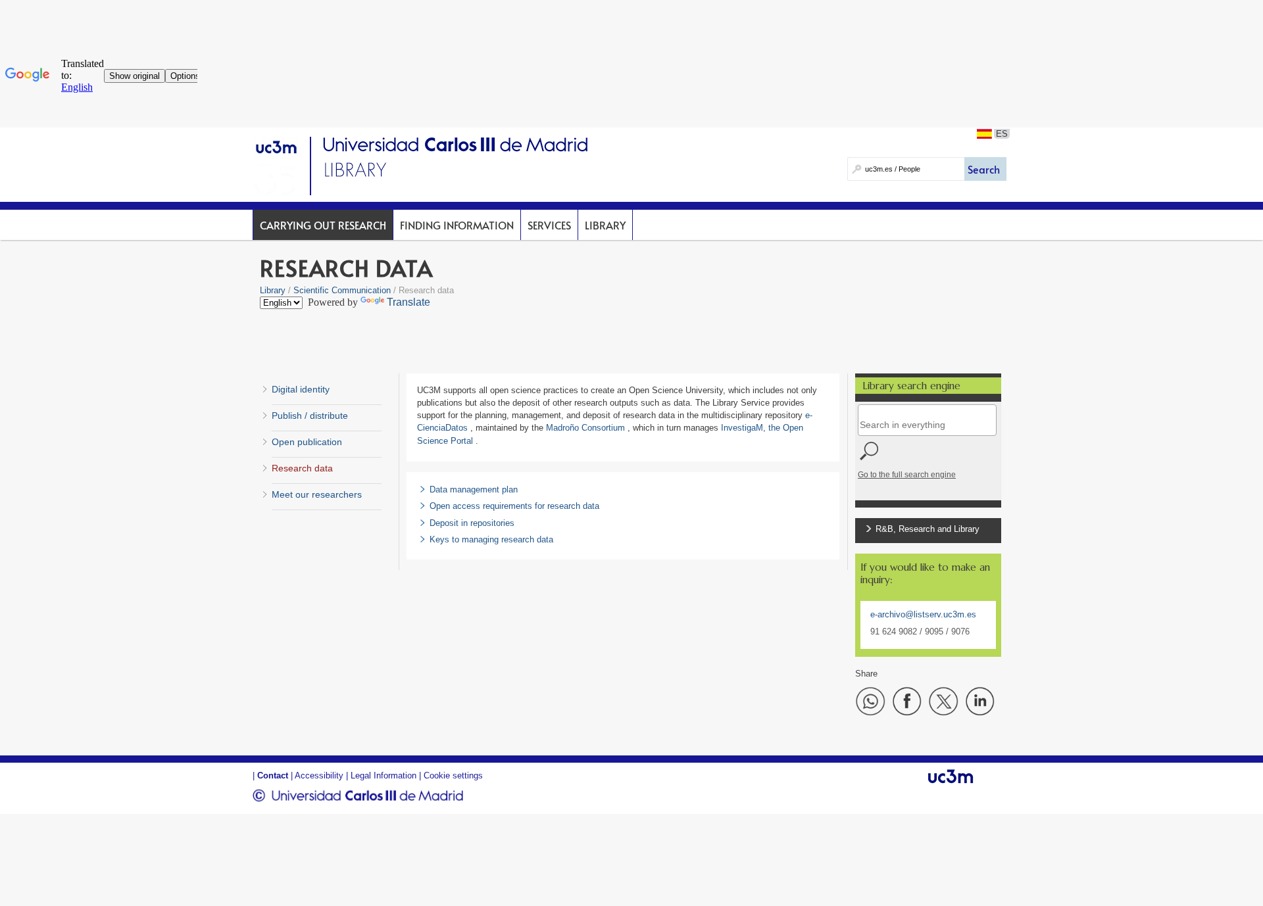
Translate (408, 302)
